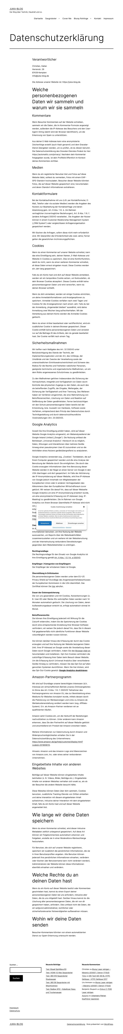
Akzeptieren (45, 523)
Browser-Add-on (82, 651)
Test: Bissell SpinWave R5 (56, 969)
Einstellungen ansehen (76, 523)
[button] (84, 507)
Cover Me (66, 18)
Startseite (38, 18)
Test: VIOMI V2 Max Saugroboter (59, 973)
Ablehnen (59, 523)
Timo (84, 976)
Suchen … (14, 965)
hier (53, 586)
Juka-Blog (16, 8)
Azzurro (85, 996)
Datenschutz (15, 1011)
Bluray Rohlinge (81, 18)
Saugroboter (51, 18)
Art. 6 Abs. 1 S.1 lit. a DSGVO (67, 557)
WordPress (108, 1024)
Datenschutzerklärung (59, 527)
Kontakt (97, 18)
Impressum (68, 527)
